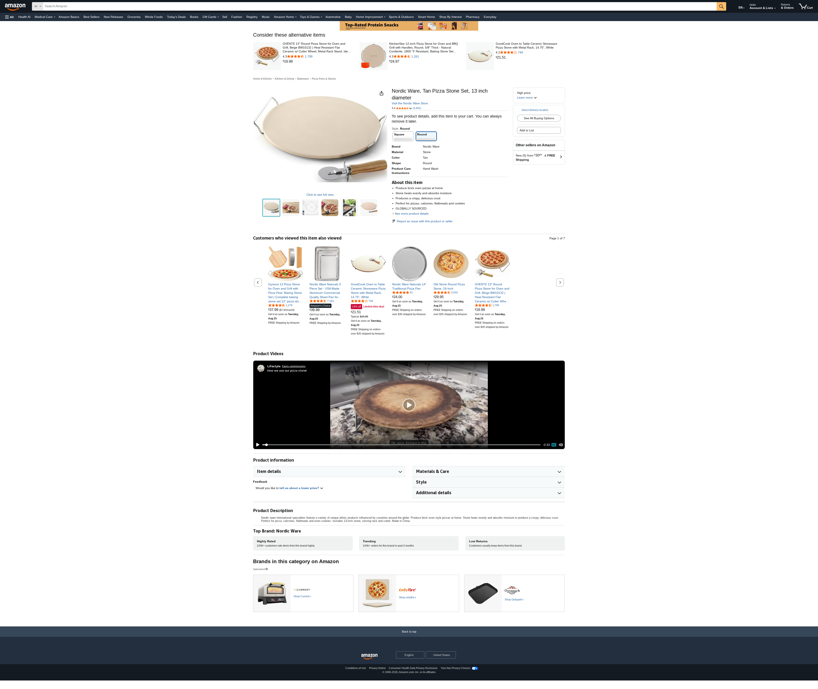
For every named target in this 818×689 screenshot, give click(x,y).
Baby (348, 17)
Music (266, 17)
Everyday (490, 17)
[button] (9, 17)
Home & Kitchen (262, 78)
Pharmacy (473, 17)
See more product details (412, 213)
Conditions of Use (355, 668)
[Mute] (561, 444)
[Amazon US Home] (369, 656)
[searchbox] (380, 6)
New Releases (113, 17)
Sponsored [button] (259, 569)
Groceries (134, 17)
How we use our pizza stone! (287, 370)
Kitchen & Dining (284, 78)
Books (194, 17)
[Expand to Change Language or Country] (744, 8)
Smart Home (426, 17)
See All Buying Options (539, 118)
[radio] (271, 207)
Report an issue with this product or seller (425, 221)
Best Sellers (91, 17)
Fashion (236, 17)
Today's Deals (176, 17)
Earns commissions (293, 366)
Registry (252, 17)
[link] (317, 61)
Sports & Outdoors (401, 17)
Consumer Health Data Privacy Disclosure (413, 668)
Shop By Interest (450, 17)
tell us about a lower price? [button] (299, 488)
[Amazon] (15, 6)
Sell (224, 17)
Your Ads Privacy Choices (455, 668)
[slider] (401, 444)
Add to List (527, 130)
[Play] (256, 445)
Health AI (24, 17)
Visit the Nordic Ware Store (410, 103)
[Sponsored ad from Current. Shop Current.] (303, 593)
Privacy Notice (377, 668)
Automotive (333, 17)
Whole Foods (154, 17)
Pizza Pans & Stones (324, 78)
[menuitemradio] (554, 444)
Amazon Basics (69, 17)
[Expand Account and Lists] (775, 8)
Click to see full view (320, 194)
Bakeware (303, 78)
